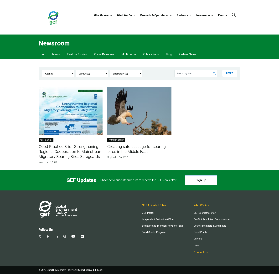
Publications (151, 54)
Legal (196, 245)
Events (222, 15)
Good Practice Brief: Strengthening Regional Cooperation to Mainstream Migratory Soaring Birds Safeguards (70, 151)
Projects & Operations (154, 15)
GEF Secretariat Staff (205, 213)
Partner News (187, 54)
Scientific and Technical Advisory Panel (162, 226)
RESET (229, 73)
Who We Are (101, 15)
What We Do (124, 15)
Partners (182, 15)
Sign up (201, 180)
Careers (198, 238)
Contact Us (201, 252)
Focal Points (200, 232)
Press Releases (104, 54)
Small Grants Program (153, 232)
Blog (169, 54)
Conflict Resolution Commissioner (212, 219)
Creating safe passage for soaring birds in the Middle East (136, 149)
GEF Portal (148, 213)
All (43, 54)
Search (234, 15)
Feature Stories (77, 54)
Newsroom (203, 15)
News (56, 54)
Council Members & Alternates (210, 226)
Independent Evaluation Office (158, 219)
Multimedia (128, 54)
